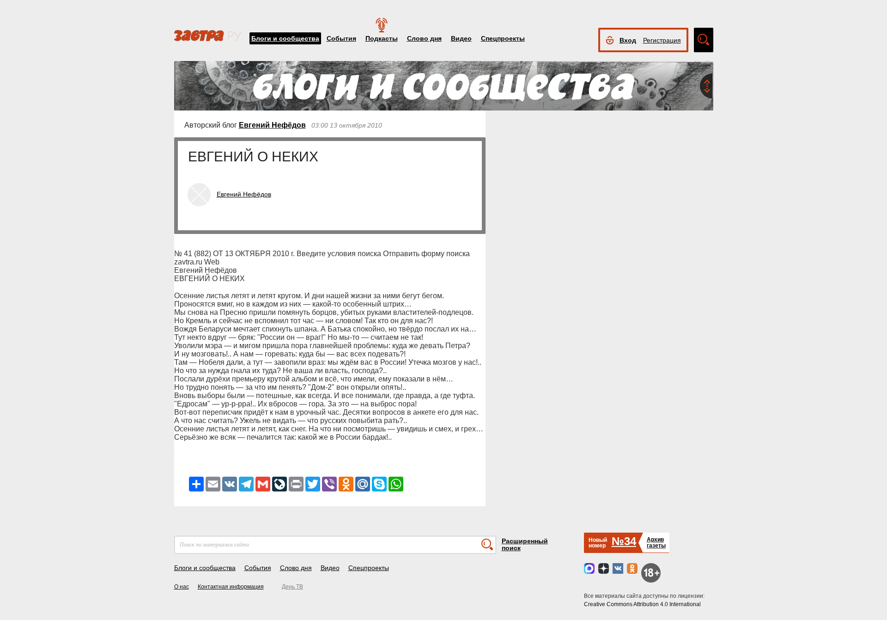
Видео (461, 38)
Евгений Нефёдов (272, 125)
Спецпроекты (503, 38)
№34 (624, 541)
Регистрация (662, 40)
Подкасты (381, 38)
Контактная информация (231, 586)
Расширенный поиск (525, 544)
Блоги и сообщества (285, 38)
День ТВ (292, 586)
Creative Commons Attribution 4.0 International (642, 604)
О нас (181, 586)
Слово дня (424, 38)
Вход (628, 40)
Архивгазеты (656, 542)
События (341, 38)
